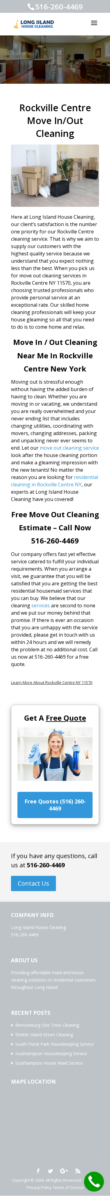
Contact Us (33, 883)
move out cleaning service (69, 447)
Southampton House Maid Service (49, 1063)
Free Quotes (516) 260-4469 (55, 805)
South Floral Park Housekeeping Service (54, 1044)
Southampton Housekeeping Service (51, 1053)
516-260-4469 (46, 865)
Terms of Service (68, 1187)
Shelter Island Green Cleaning (44, 1034)
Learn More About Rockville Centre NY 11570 (51, 682)
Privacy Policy (39, 1187)
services (40, 605)
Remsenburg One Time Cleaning (47, 1025)
